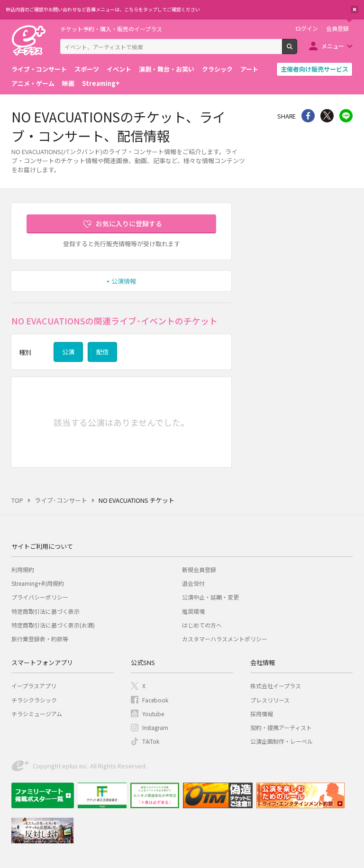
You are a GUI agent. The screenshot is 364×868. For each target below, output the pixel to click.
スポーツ (86, 69)
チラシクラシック (34, 700)
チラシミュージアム (36, 714)
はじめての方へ (202, 625)
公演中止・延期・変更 (210, 597)
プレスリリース (270, 700)
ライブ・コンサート (39, 69)
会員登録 (337, 28)
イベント (119, 69)
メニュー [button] (332, 46)
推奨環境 (193, 611)
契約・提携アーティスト (281, 727)
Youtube (153, 714)
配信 (102, 351)
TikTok (150, 741)
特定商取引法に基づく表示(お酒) (53, 625)
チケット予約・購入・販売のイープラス (111, 29)
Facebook (155, 700)
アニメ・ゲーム (33, 83)
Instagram (155, 727)
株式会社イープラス (275, 686)
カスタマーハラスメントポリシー (224, 639)
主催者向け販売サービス (314, 69)
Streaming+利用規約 (37, 583)
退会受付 (193, 583)
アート (249, 69)
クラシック (217, 69)
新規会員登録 (199, 569)
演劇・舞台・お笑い (166, 69)
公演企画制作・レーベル (281, 741)
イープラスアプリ (33, 686)
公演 (68, 351)
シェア (308, 115)
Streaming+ (101, 83)
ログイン (306, 28)
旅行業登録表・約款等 (39, 639)
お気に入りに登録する (129, 223)
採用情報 (261, 714)
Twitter (327, 115)
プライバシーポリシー (39, 597)
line (346, 115)
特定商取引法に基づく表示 (45, 611)
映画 (68, 83)
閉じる (354, 9)
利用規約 (22, 569)
